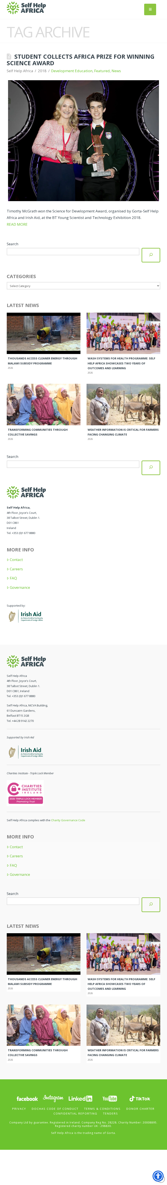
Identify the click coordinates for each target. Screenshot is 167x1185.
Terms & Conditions (102, 1109)
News (116, 70)
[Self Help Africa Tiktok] (139, 1098)
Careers (16, 569)
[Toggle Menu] (150, 9)
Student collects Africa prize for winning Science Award (80, 59)
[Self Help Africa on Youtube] (109, 1098)
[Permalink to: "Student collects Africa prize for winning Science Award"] (83, 140)
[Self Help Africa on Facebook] (27, 1098)
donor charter (140, 1109)
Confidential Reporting (75, 1113)
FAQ (13, 578)
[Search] (151, 255)
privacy (19, 1109)
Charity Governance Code (68, 820)
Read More (17, 224)
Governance (20, 587)
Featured (102, 70)
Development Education (71, 70)
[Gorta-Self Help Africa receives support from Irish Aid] (25, 616)
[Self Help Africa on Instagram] (53, 1098)
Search (12, 243)
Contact (16, 559)
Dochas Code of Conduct (55, 1109)
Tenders (110, 1113)
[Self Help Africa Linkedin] (79, 1098)
